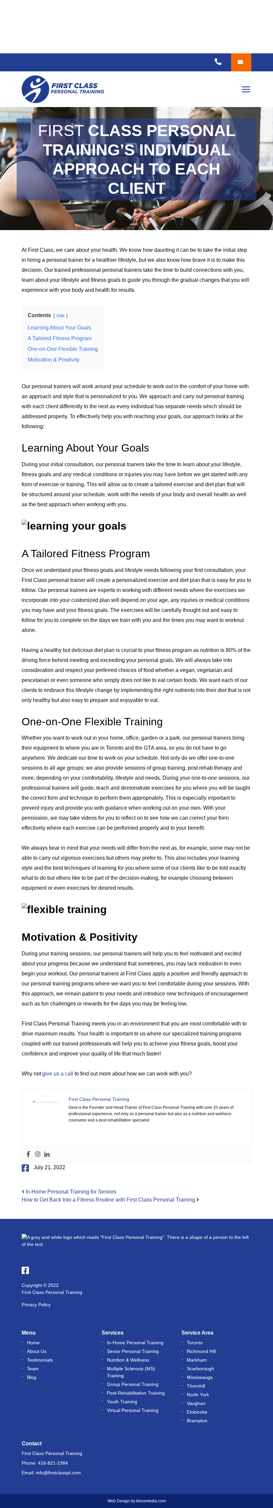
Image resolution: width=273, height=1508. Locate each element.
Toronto (195, 1342)
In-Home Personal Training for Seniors (70, 1192)
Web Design (119, 1501)
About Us (36, 1351)
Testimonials (40, 1360)
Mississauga (200, 1377)
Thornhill (196, 1386)
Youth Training (122, 1401)
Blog (31, 1377)
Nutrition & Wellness (128, 1360)
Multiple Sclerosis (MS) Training (131, 1372)
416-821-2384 (53, 1463)
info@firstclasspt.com (58, 1472)
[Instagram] (38, 1154)
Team (33, 1368)
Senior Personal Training (133, 1351)
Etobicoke (197, 1412)
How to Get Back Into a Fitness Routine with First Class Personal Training (109, 1200)
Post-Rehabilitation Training (136, 1393)
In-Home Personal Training (135, 1342)
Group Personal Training (132, 1384)
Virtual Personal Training (132, 1410)
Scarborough (200, 1368)
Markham (197, 1360)
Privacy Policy (36, 1304)
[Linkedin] (47, 1154)
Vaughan (196, 1403)
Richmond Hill (201, 1351)
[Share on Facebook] (25, 1168)
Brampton (197, 1420)
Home (33, 1342)
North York (198, 1394)
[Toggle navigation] (246, 89)
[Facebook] (28, 1154)
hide (61, 315)
